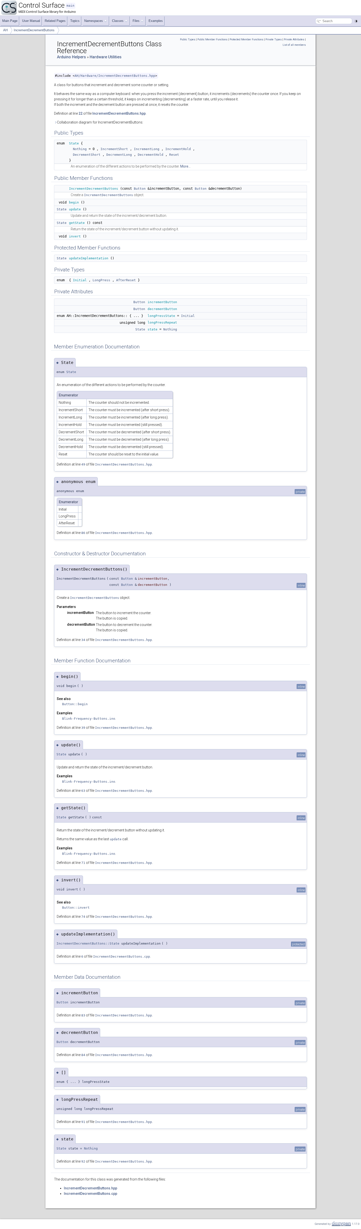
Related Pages (55, 21)
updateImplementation (88, 258)
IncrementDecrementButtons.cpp (121, 956)
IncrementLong (146, 149)
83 (83, 1015)
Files (136, 21)
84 (83, 1055)
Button (140, 188)
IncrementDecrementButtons (34, 30)
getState (77, 223)
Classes (118, 21)
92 (83, 1161)
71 (83, 863)
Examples (156, 21)
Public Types (187, 39)
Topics (75, 21)
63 (83, 791)
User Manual (31, 21)
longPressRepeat (162, 322)
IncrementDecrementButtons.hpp (119, 113)
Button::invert (76, 907)
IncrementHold (178, 149)
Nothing (80, 149)
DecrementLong (119, 154)
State (74, 143)
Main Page (9, 21)
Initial (80, 280)
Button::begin (75, 704)
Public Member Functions (212, 39)
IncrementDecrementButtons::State (87, 943)
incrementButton (162, 302)
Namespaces (93, 21)
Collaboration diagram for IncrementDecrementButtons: (100, 122)
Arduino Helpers (71, 57)
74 (83, 916)
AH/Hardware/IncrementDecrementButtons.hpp (115, 76)
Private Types (273, 39)
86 (83, 533)
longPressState (161, 316)
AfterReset (126, 280)
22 (81, 113)
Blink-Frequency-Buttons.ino (88, 718)
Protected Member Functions (246, 39)
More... (185, 166)
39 (83, 728)
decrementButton (162, 309)
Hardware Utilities (106, 57)
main (70, 5)
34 (83, 640)
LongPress (101, 280)
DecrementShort (86, 154)
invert (75, 236)
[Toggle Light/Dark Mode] (356, 21)
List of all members (294, 45)
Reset (174, 154)
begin (74, 202)
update (75, 209)
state (152, 329)
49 (83, 464)
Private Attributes (294, 39)
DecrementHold (150, 154)
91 (83, 1122)
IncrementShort (114, 149)
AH (5, 30)
